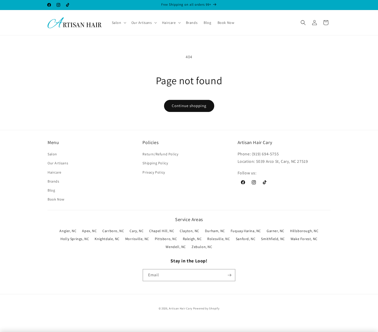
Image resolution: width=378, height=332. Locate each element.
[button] (118, 22)
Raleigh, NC (192, 238)
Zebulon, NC (202, 246)
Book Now (56, 199)
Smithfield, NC (273, 238)
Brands (53, 181)
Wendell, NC (176, 246)
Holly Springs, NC (74, 238)
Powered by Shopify (206, 308)
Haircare (54, 172)
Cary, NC (136, 231)
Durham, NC (215, 231)
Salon (52, 154)
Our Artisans (58, 163)
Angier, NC (67, 231)
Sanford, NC (246, 238)
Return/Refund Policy (160, 154)
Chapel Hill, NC (161, 231)
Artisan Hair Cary (180, 308)
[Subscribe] (229, 275)
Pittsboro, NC (166, 238)
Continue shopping (189, 105)
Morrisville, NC (137, 238)
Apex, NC (89, 231)
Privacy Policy (153, 172)
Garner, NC (275, 231)
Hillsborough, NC (304, 231)
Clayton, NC (189, 231)
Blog (51, 190)
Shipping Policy (155, 163)
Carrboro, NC (113, 231)
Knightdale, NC (107, 238)
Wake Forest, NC (304, 238)
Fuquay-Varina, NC (246, 231)
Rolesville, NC (218, 238)
